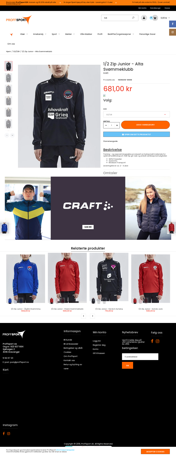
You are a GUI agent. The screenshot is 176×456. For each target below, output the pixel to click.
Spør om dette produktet (138, 134)
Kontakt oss (69, 360)
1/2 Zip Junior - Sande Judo (151, 309)
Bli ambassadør (71, 344)
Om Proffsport (71, 356)
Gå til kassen (99, 353)
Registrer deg (99, 345)
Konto (95, 349)
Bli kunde (68, 339)
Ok (127, 365)
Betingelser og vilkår (73, 348)
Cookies (67, 352)
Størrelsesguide (110, 141)
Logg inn (97, 341)
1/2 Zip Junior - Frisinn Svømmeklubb (67, 309)
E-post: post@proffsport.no (16, 362)
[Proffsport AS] (19, 24)
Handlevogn (155, 8)
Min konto (142, 8)
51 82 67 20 (8, 358)
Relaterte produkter (88, 248)
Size (105, 109)
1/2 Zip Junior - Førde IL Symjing (109, 309)
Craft (105, 73)
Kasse (167, 8)
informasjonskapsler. (65, 450)
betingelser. (130, 348)
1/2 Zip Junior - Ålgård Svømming (25, 309)
